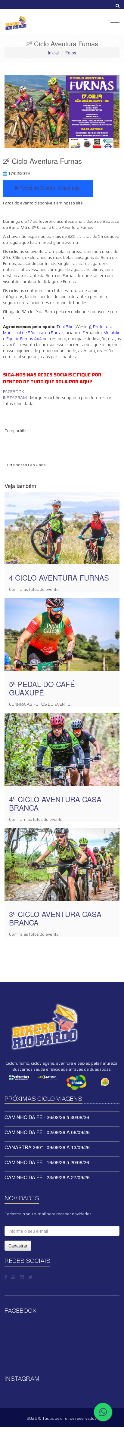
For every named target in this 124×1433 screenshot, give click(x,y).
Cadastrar (17, 1246)
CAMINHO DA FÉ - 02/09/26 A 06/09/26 (47, 1132)
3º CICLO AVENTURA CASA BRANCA (55, 918)
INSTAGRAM (15, 397)
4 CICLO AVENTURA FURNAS (59, 577)
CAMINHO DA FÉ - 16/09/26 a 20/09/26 (47, 1162)
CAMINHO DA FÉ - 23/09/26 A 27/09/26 (47, 1177)
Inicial (53, 53)
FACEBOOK (13, 391)
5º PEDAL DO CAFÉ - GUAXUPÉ (44, 688)
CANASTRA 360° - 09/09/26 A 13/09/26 (47, 1147)
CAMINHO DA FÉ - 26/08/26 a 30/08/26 (47, 1117)
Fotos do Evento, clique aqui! (50, 188)
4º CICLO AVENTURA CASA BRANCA (55, 803)
